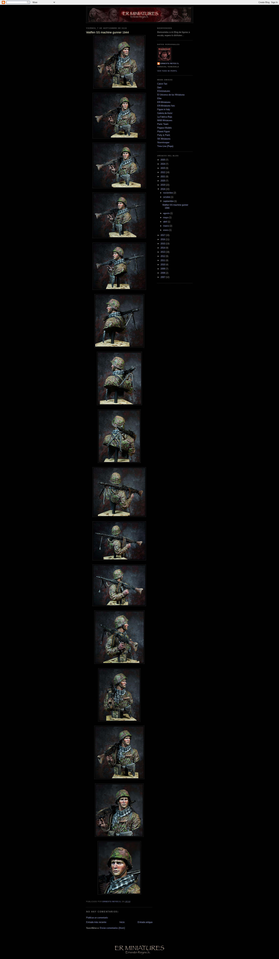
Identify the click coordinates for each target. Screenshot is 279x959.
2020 (163, 180)
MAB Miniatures (164, 120)
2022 (163, 172)
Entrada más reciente (96, 922)
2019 (163, 185)
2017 (163, 235)
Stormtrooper (163, 142)
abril (165, 221)
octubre (167, 197)
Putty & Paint (163, 135)
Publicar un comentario (97, 917)
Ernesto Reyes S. (169, 63)
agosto (166, 213)
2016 (163, 239)
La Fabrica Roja (164, 117)
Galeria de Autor (164, 113)
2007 (163, 277)
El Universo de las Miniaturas (171, 95)
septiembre (168, 201)
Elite (159, 98)
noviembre (168, 193)
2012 (163, 256)
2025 (163, 160)
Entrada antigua (145, 922)
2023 (163, 168)
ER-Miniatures (163, 102)
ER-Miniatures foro (166, 105)
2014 (163, 248)
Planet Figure (163, 131)
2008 (163, 273)
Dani (159, 87)
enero (166, 230)
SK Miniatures (163, 139)
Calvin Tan (162, 84)
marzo (166, 226)
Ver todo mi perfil (167, 71)
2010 (163, 264)
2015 (163, 243)
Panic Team (162, 124)
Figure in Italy (163, 109)
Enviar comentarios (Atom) (112, 928)
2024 (163, 164)
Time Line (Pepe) (165, 146)
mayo (166, 217)
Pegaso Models (164, 128)
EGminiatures (163, 91)
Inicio (121, 922)
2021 (163, 176)
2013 (163, 252)
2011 (163, 260)
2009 (163, 269)
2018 (163, 189)
